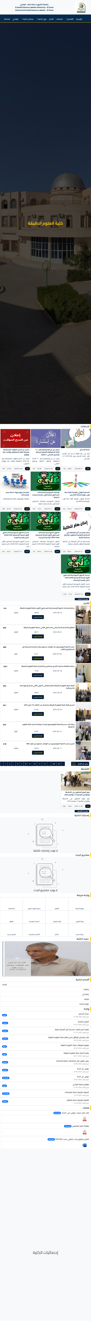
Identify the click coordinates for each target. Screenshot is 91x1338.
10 (34, 764)
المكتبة (7, 19)
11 (39, 764)
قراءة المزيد (38, 617)
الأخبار (51, 19)
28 (54, 764)
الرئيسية (79, 19)
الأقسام (70, 19)
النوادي (15, 19)
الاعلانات (59, 19)
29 (59, 764)
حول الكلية (42, 19)
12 (44, 764)
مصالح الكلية (28, 19)
